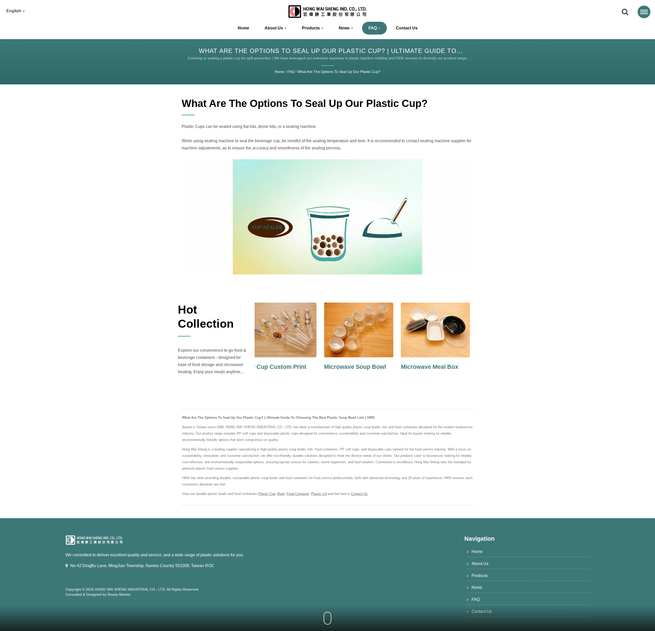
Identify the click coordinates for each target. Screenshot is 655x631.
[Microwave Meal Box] (365, 330)
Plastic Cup (266, 494)
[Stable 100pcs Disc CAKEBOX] (442, 330)
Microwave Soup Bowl (285, 366)
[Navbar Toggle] (644, 12)
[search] (625, 12)
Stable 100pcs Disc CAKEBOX (435, 370)
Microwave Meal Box (360, 366)
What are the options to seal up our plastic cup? (339, 72)
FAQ (373, 28)
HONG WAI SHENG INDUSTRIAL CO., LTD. (130, 589)
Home (243, 28)
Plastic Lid (319, 494)
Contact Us (407, 28)
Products (311, 28)
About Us (274, 28)
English (14, 11)
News (345, 28)
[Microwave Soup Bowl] (289, 330)
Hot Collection (206, 316)
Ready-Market (118, 594)
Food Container (298, 494)
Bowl (281, 494)
